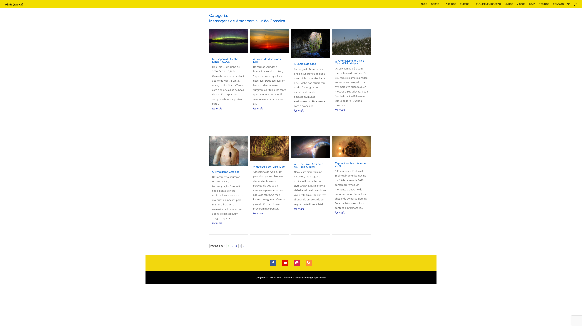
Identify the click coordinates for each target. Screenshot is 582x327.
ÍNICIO (423, 4)
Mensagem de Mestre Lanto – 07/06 (225, 60)
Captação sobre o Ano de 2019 (350, 164)
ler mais (217, 108)
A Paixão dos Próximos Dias (267, 60)
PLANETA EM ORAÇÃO (488, 4)
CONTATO (558, 4)
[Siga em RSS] (309, 263)
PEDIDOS (544, 4)
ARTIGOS (451, 4)
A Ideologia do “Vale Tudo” (269, 166)
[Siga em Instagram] (297, 263)
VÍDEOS (521, 4)
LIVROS (509, 4)
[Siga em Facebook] (273, 263)
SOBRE (435, 4)
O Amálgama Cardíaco (225, 171)
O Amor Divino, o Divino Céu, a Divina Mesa (349, 62)
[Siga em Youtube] (285, 263)
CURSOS (464, 4)
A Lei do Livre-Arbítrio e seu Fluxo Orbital (308, 165)
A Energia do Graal (305, 64)
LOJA (532, 4)
